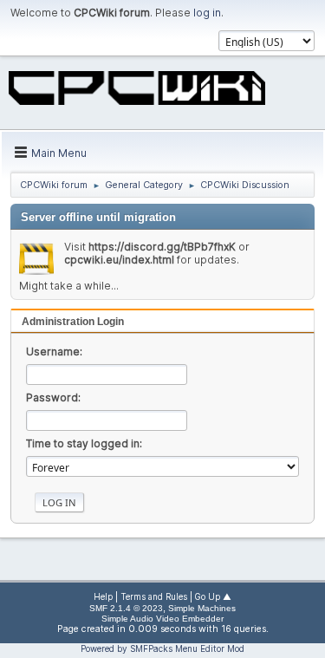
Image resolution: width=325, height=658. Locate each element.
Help (103, 597)
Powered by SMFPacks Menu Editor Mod (162, 648)
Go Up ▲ (213, 597)
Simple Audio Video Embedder (162, 618)
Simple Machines (202, 608)
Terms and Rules (153, 597)
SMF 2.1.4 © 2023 (126, 608)
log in (207, 12)
